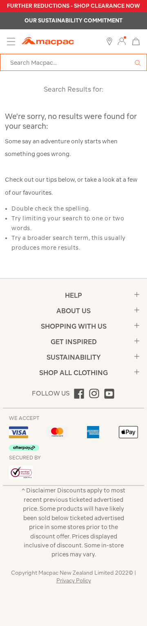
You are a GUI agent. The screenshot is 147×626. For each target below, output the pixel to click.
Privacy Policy (73, 581)
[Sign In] (122, 41)
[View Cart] (136, 41)
